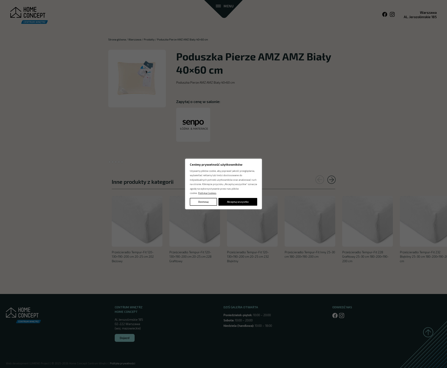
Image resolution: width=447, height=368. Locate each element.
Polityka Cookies (207, 193)
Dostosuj (203, 201)
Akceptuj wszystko (238, 201)
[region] (223, 184)
